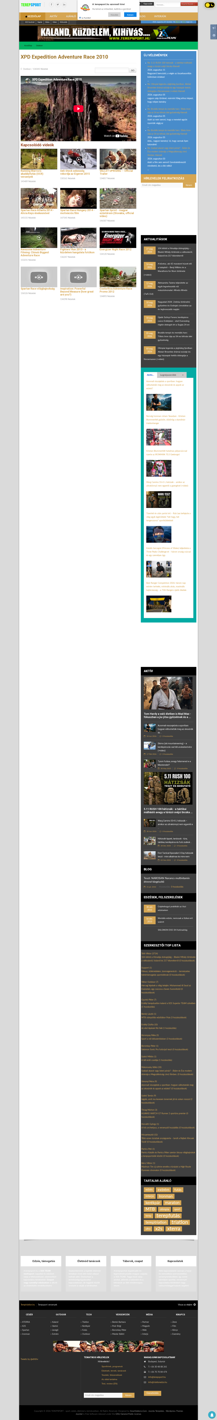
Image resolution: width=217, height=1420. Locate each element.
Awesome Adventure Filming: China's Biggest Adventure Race (35, 252)
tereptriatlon (156, 1222)
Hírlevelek (63, 22)
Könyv (175, 1330)
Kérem (130, 14)
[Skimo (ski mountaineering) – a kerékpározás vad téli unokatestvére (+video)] (150, 746)
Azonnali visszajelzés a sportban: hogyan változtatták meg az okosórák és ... (175, 729)
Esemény (176, 1334)
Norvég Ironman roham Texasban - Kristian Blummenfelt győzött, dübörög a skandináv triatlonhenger (165, 419)
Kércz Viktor (148, 1163)
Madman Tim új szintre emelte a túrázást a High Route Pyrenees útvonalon (166, 1168)
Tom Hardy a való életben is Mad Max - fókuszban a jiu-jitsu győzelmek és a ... (167, 715)
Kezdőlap (28, 46)
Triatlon (85, 1322)
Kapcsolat (147, 4)
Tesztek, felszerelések (112, 1375)
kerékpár (153, 1203)
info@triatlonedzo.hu (157, 1382)
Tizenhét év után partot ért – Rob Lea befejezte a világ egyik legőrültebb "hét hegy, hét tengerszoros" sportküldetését (168, 517)
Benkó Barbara (119, 1322)
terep (148, 1216)
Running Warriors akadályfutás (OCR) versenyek (32, 173)
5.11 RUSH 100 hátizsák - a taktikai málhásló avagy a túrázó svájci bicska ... (168, 810)
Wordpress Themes (174, 1411)
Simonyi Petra (149, 1082)
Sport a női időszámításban (161, 1039)
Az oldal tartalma (109, 1379)
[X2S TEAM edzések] (108, 33)
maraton (172, 1203)
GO (132, 70)
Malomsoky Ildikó (151, 1067)
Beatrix (178, 22)
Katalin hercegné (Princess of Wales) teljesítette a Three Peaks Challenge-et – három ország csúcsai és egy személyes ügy (168, 551)
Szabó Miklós (148, 1057)
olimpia (164, 1209)
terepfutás (168, 1215)
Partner (145, 1322)
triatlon (180, 1222)
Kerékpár (86, 1326)
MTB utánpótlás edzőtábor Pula (163, 1018)
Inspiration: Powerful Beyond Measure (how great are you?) (77, 291)
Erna (184, 22)
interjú (150, 1196)
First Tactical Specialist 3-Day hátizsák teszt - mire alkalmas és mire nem (175, 855)
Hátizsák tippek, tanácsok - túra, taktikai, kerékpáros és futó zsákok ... (175, 840)
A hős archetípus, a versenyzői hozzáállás (168, 1128)
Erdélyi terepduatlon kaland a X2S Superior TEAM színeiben (168, 1005)
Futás (84, 1330)
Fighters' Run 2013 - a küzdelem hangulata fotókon (77, 251)
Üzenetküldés (152, 1393)
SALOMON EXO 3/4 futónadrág (172, 930)
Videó (55, 22)
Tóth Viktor (149, 954)
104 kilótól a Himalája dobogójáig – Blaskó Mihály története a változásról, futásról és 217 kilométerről (175, 252)
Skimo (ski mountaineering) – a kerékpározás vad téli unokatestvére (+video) (175, 747)
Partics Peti (148, 1149)
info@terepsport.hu (157, 1377)
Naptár (39, 22)
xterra (173, 1228)
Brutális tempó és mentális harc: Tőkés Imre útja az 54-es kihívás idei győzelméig (175, 336)
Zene (174, 1322)
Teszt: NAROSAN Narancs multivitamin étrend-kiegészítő (167, 880)
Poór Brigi (116, 1326)
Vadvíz (55, 1326)
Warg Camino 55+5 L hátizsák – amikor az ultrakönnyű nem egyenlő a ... (175, 824)
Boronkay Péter (149, 1046)
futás (178, 1189)
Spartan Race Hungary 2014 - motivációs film (77, 212)
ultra (148, 1229)
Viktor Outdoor (149, 982)
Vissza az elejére (185, 1305)
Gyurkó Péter (148, 1000)
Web (144, 1330)
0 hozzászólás (167, 736)
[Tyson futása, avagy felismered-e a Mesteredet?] (150, 763)
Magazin (146, 1326)
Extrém (55, 1334)
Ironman (166, 1196)
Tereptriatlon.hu (28, 1305)
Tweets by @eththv (29, 1359)
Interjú (145, 1334)
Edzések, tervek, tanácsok (114, 1371)
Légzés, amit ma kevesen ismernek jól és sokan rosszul (166, 1101)
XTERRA (26, 1322)
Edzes (47, 22)
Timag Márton (149, 1110)
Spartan (25, 1330)
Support (146, 968)
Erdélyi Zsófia (149, 1025)
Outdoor (39, 46)
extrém (163, 1190)
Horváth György (150, 1124)
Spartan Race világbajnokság (38, 288)
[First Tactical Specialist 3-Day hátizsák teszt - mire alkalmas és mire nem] (150, 855)
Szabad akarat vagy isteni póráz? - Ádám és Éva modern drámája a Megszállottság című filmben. (167, 1073)
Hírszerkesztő (149, 1135)
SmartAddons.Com (138, 1411)
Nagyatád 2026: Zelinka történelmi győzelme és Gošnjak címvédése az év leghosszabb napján (174, 305)
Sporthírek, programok (112, 1366)
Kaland (55, 1322)
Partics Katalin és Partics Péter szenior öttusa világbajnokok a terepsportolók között (168, 1154)
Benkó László (148, 1014)
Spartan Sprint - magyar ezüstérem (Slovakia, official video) (117, 213)
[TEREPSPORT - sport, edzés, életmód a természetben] (31, 5)
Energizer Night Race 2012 (115, 249)
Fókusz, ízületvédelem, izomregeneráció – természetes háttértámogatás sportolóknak (165, 973)
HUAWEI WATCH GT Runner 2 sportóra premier (164, 1115)
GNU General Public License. (128, 1414)
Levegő (55, 1330)
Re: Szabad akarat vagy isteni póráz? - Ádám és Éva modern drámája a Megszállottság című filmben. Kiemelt (168, 151)
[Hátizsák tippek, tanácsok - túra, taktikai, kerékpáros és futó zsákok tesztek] (150, 841)
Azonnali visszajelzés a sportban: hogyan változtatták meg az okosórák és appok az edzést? (165, 385)
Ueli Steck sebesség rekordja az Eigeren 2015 (75, 172)
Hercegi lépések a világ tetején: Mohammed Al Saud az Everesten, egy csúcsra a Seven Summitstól (166, 989)
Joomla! (79, 1414)
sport (177, 1209)
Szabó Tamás (148, 1096)
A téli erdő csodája (156, 1060)
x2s (158, 1229)
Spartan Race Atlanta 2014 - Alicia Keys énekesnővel (37, 212)
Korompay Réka (150, 1035)
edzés (149, 1189)
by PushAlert (86, 18)
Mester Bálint (118, 1334)
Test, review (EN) (110, 1383)
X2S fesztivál (29, 22)
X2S (24, 1326)
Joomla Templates (156, 1411)
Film (174, 1326)
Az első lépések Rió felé (158, 1028)
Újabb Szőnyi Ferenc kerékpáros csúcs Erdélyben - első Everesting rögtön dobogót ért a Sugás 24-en (174, 321)
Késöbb (114, 14)
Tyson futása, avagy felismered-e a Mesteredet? (174, 763)
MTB (150, 1209)
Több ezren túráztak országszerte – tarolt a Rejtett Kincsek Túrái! (167, 1140)
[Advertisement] (168, 213)
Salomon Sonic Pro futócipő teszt (164, 1050)
